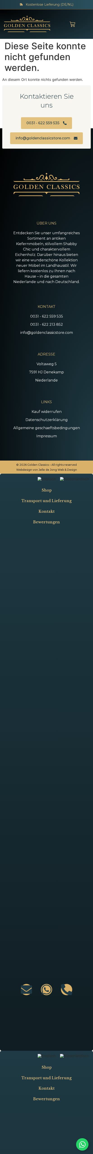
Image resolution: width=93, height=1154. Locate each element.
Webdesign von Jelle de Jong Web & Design (46, 469)
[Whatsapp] (46, 989)
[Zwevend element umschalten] (82, 1144)
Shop (47, 490)
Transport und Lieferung (46, 501)
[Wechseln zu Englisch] (46, 478)
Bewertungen (46, 522)
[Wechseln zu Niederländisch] (74, 478)
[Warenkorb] (72, 24)
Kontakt (47, 511)
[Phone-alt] (66, 989)
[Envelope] (26, 989)
